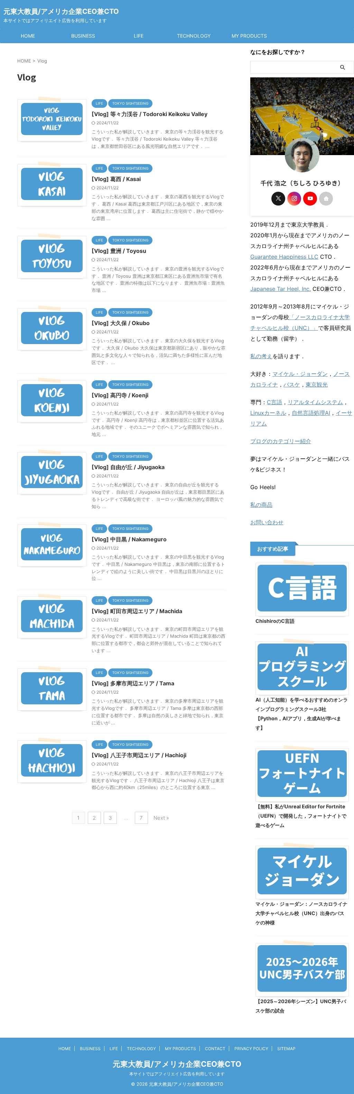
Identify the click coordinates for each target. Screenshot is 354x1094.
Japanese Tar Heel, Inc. (280, 288)
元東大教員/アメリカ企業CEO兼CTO (61, 11)
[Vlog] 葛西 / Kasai (116, 178)
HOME (28, 36)
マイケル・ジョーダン (300, 373)
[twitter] (278, 199)
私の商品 (261, 504)
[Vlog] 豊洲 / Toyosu (119, 250)
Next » (161, 818)
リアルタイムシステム (315, 402)
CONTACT (215, 1048)
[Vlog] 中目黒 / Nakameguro (129, 539)
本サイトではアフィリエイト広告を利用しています (177, 1073)
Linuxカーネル (268, 412)
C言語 (274, 402)
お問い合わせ (266, 522)
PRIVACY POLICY (251, 1048)
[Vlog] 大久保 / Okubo (121, 323)
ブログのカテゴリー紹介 (280, 441)
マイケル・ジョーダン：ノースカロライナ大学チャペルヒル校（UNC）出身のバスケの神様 (301, 913)
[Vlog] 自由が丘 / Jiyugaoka (128, 467)
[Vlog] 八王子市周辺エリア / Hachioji (139, 755)
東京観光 (317, 384)
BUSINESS (83, 36)
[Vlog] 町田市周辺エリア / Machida (137, 611)
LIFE (138, 36)
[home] (326, 199)
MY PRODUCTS (249, 36)
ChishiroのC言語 (275, 621)
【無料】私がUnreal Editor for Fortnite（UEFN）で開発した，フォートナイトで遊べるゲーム (300, 815)
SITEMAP (286, 1048)
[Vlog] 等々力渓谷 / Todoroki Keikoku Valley (149, 114)
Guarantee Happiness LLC (284, 256)
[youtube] (310, 199)
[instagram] (294, 199)
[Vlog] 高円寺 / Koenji (120, 395)
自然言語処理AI (311, 412)
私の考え (261, 356)
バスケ (291, 384)
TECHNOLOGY (194, 36)
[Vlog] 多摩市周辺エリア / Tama (133, 683)
